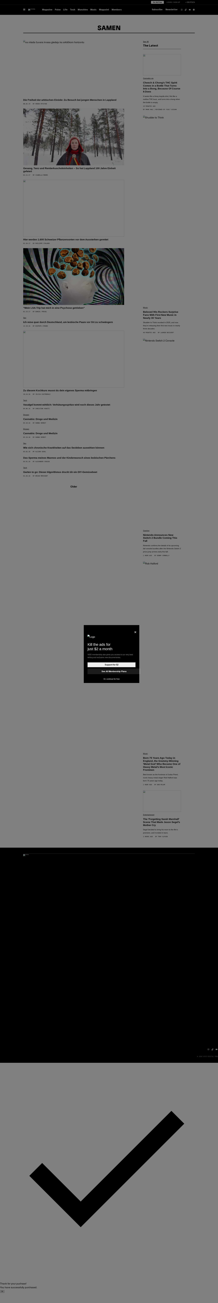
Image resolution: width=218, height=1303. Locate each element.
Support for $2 (111, 665)
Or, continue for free (112, 679)
